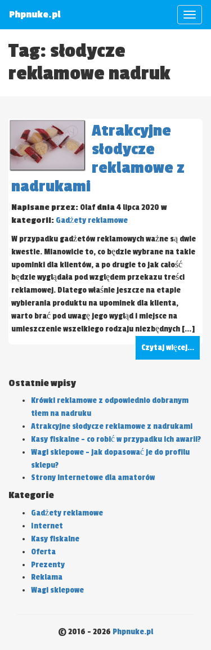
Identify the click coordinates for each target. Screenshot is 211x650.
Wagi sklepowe (57, 590)
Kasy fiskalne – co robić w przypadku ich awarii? (116, 439)
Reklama (46, 577)
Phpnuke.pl (133, 631)
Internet (47, 526)
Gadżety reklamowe (92, 220)
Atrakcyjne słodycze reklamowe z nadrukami (111, 426)
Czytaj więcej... (167, 347)
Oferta (43, 552)
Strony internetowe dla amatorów (93, 477)
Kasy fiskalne (55, 539)
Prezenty (48, 565)
